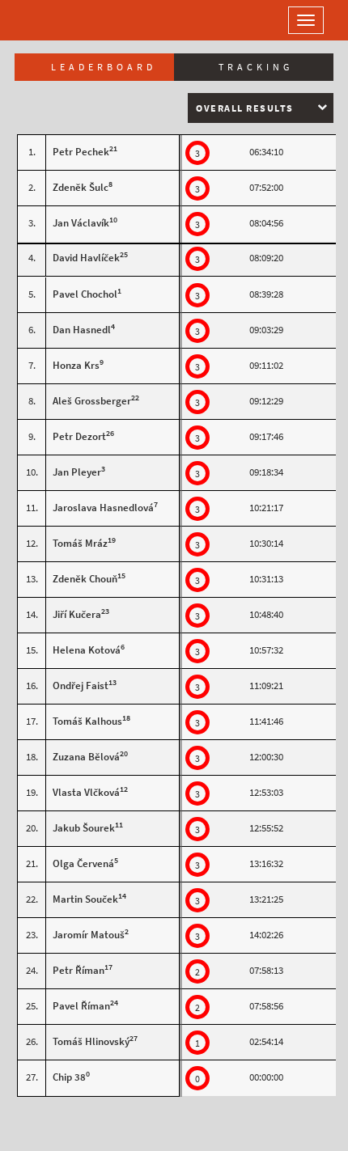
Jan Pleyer (77, 472)
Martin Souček (85, 899)
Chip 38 (69, 1077)
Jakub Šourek (84, 828)
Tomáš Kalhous (87, 721)
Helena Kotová (87, 650)
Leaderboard (103, 67)
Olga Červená (83, 863)
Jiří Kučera (77, 614)
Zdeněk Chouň (85, 579)
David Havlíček (86, 257)
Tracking (256, 67)
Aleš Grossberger (92, 401)
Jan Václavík (81, 223)
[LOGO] (64, 20)
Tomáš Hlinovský (91, 1041)
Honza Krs (76, 365)
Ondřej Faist (80, 685)
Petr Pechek (81, 152)
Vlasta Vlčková (86, 792)
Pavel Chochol (85, 294)
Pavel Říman (81, 1006)
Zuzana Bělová (86, 757)
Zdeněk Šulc (80, 187)
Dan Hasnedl (82, 329)
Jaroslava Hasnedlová (103, 507)
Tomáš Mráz (80, 543)
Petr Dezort (79, 436)
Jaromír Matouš (89, 935)
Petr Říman (78, 970)
